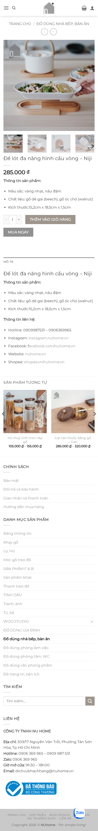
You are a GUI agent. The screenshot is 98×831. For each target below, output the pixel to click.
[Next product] (44, 31)
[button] (6, 7)
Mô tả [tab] (8, 261)
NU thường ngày (42, 818)
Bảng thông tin (17, 533)
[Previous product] (53, 31)
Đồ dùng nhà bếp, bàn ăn (62, 24)
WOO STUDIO (16, 621)
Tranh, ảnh (12, 604)
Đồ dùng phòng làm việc (26, 648)
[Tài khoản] (92, 8)
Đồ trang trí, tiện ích (21, 674)
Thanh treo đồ (16, 586)
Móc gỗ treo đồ (17, 560)
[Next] (87, 85)
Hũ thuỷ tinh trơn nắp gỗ (25, 440)
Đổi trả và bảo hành (21, 489)
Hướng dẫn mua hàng (23, 507)
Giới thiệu (37, 815)
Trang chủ (20, 24)
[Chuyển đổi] (92, 621)
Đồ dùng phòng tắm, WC (26, 656)
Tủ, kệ (8, 613)
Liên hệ (65, 818)
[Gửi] (90, 701)
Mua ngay (18, 232)
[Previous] (11, 85)
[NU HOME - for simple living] (49, 8)
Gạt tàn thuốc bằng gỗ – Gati (73, 440)
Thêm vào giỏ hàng (50, 219)
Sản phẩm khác (17, 577)
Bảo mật (11, 480)
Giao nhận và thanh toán (25, 498)
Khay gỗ (10, 542)
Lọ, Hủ (9, 551)
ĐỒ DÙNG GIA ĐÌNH (21, 630)
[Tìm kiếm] (13, 8)
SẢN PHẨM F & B (18, 569)
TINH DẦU (12, 595)
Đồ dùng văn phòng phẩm (27, 665)
